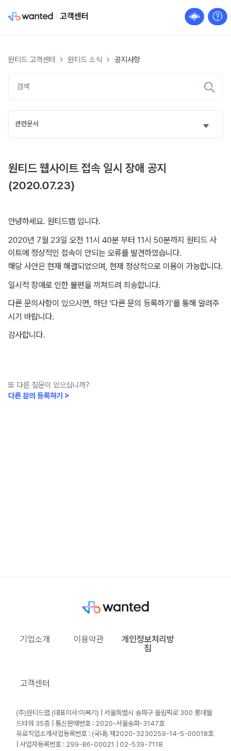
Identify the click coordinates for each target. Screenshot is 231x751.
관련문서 (27, 124)
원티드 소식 (85, 59)
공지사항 (127, 59)
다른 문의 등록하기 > (38, 395)
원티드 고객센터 (31, 59)
